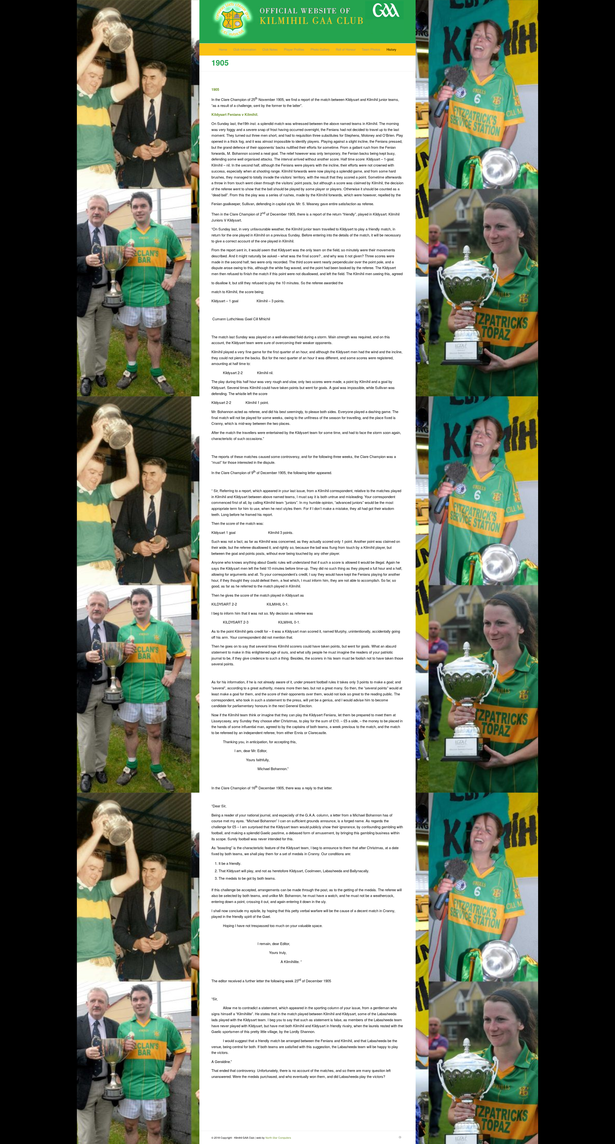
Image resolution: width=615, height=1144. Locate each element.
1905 (220, 62)
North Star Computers (278, 1137)
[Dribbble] (400, 1137)
